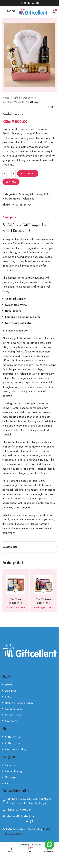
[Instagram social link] (31, 821)
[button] (16, 592)
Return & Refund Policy (19, 703)
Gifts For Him (13, 743)
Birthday (33, 102)
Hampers (14, 198)
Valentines (28, 198)
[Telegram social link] (37, 3)
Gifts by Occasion (23, 98)
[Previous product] (48, 107)
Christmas (36, 194)
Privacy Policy (13, 715)
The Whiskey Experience (43, 601)
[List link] (29, 810)
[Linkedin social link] (33, 3)
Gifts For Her (13, 737)
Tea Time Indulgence (15, 601)
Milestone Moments (13, 102)
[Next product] (55, 107)
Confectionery (13, 771)
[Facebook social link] (21, 3)
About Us (10, 691)
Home (6, 98)
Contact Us (11, 721)
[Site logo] (32, 11)
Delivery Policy (14, 709)
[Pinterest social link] (29, 3)
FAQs (8, 697)
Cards (8, 783)
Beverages (11, 777)
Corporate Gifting (15, 749)
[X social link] (25, 3)
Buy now (11, 181)
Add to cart (27, 173)
